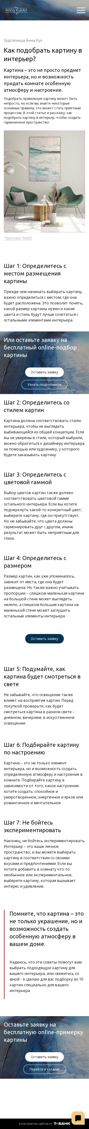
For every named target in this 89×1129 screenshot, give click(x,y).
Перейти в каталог (44, 1069)
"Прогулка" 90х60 (18, 238)
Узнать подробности (44, 384)
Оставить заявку (44, 372)
